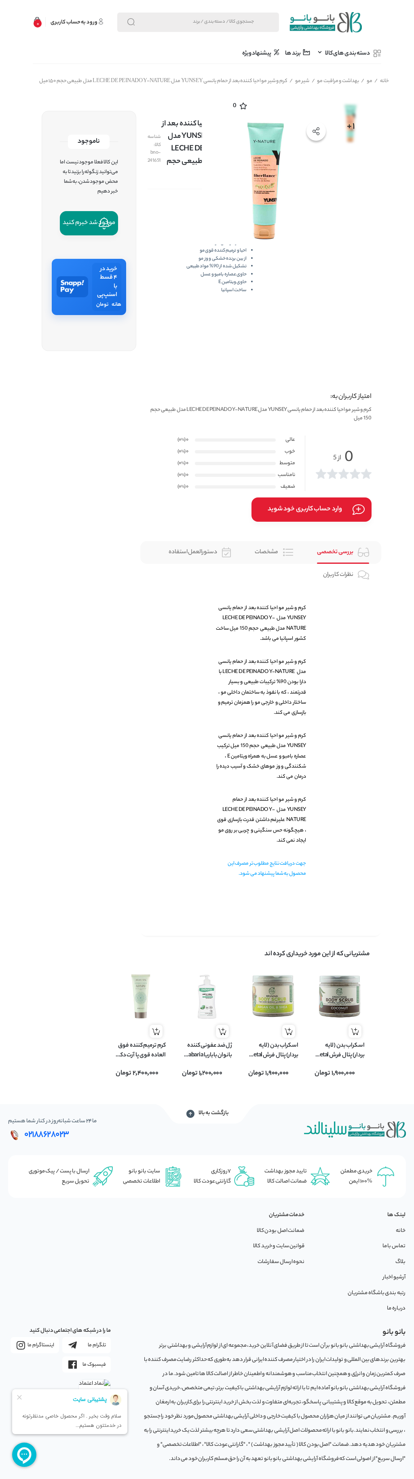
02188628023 (46, 1135)
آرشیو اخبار (394, 1277)
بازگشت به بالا (214, 1113)
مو (366, 81)
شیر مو (299, 81)
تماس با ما (394, 1246)
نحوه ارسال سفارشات (281, 1262)
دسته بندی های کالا (347, 54)
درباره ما (396, 1308)
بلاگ (400, 1262)
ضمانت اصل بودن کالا (281, 1231)
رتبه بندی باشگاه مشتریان (377, 1293)
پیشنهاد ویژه (257, 54)
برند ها (293, 54)
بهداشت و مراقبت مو (335, 81)
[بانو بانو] (325, 22)
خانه (381, 81)
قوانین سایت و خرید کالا (278, 1246)
